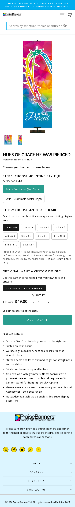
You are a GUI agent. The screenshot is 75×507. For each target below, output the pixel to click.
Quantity (38, 295)
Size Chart (22, 341)
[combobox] (38, 26)
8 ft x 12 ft (28, 244)
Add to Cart (37, 320)
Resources (36, 481)
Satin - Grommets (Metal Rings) (24, 198)
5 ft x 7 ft (42, 236)
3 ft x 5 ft (60, 227)
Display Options (49, 382)
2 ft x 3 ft (28, 227)
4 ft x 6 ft (10, 236)
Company (36, 472)
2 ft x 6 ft (44, 227)
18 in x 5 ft (11, 227)
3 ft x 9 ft (26, 236)
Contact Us (36, 489)
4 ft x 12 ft (59, 236)
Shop (37, 463)
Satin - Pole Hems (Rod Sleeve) (24, 189)
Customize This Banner (24, 288)
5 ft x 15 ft (11, 244)
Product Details (12, 334)
